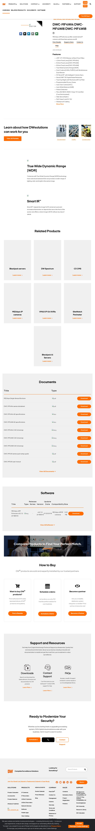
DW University (80, 806)
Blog (36, 798)
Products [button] (12, 4)
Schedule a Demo (47, 614)
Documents (31, 10)
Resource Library (81, 809)
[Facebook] (57, 782)
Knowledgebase (81, 803)
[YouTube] (60, 782)
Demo (85, 6)
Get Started (47, 549)
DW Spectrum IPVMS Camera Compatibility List (81, 793)
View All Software (46, 525)
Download (84, 398)
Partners (65, 803)
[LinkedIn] (67, 782)
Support (77, 4)
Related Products (18, 10)
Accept (79, 823)
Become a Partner (77, 613)
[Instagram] (71, 782)
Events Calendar (40, 791)
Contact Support (62, 740)
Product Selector (12, 799)
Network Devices (26, 806)
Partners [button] (66, 4)
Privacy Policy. (56, 826)
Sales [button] (56, 4)
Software (41, 10)
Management (52, 798)
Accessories (11, 796)
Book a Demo (82, 783)
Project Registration (66, 799)
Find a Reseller (57, 42)
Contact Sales (48, 739)
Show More (60, 104)
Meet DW (52, 791)
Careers (51, 801)
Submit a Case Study (43, 781)
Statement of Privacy (52, 815)
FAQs (57, 45)
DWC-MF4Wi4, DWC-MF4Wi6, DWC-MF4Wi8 (66, 19)
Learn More (26, 687)
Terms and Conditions (52, 809)
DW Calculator (80, 813)
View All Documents (46, 471)
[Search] (90, 4)
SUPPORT (79, 787)
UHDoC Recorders (26, 802)
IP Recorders (25, 796)
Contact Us (80, 42)
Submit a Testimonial (28, 781)
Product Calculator (13, 792)
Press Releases (39, 795)
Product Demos (13, 804)
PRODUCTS (25, 787)
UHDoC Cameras (26, 799)
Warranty (51, 805)
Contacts (65, 791)
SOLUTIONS (12, 787)
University (46, 4)
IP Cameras (24, 792)
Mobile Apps (25, 812)
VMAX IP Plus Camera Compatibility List (81, 799)
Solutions (24, 4)
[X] (64, 782)
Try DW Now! (85, 16)
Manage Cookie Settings (79, 826)
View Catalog (25, 816)
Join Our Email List (14, 781)
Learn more (17, 275)
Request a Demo (69, 42)
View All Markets (13, 138)
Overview (6, 10)
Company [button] (34, 4)
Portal (85, 2)
